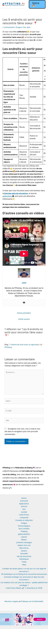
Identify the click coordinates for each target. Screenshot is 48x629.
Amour (24, 498)
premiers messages (24, 542)
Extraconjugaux (24, 526)
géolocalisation (24, 534)
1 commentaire (8, 27)
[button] (37, 4)
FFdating (24, 531)
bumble (24, 512)
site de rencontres (24, 556)
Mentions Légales (11, 601)
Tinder (24, 562)
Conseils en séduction (24, 520)
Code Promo (24, 515)
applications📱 (9, 196)
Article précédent (24, 313)
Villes (24, 565)
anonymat (24, 501)
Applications (24, 504)
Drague (19, 27)
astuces (24, 506)
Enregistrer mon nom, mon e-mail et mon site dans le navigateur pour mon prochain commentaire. (22, 431)
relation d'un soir (24, 545)
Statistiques (24, 559)
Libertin (24, 537)
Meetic (24, 540)
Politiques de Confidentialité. (32, 601)
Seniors (24, 551)
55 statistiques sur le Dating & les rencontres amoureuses (24, 574)
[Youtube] (24, 302)
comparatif (24, 517)
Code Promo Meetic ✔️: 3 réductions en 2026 (24, 588)
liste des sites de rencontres (16, 193)
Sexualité (24, 553)
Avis (24, 509)
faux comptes (24, 529)
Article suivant (24, 319)
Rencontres (24, 548)
